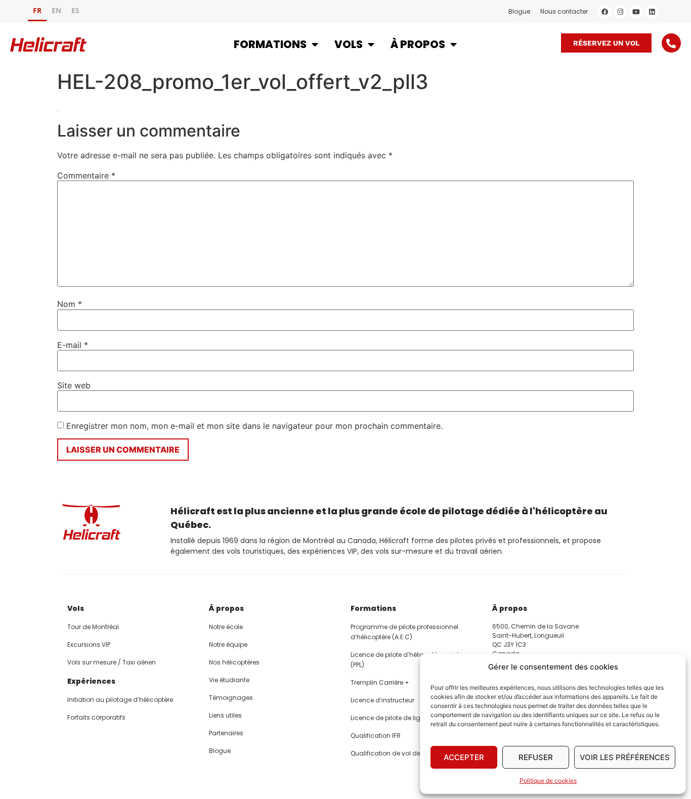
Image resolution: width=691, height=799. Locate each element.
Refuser (536, 757)
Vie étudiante (229, 680)
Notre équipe (228, 644)
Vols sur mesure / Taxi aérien (111, 662)
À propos (418, 44)
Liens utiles (225, 715)
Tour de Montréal (93, 627)
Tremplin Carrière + (380, 682)
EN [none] (56, 10)
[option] (56, 12)
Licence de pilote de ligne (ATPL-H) (403, 718)
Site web (74, 385)
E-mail (72, 345)
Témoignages (231, 697)
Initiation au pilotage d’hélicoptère (120, 699)
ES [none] (75, 10)
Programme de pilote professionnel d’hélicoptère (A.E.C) (404, 632)
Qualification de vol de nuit (392, 753)
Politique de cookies (548, 780)
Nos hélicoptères (234, 662)
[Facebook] (604, 11)
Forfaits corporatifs (96, 717)
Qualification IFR (376, 735)
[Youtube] (635, 11)
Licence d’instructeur (382, 700)
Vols (348, 44)
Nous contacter (564, 11)
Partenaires (226, 733)
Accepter (464, 757)
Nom (69, 304)
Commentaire (86, 175)
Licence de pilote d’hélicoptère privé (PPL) (405, 659)
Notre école (226, 627)
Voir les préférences (625, 757)
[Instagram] (620, 11)
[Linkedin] (651, 11)
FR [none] (37, 10)
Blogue (519, 11)
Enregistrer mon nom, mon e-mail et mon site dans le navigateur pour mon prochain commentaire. (254, 426)
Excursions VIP (88, 644)
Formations (270, 44)
